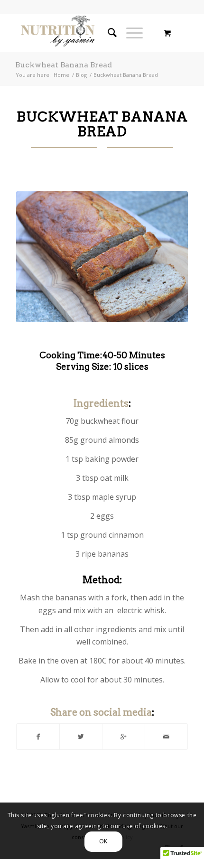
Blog (81, 74)
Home (61, 74)
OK (103, 841)
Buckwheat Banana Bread (63, 64)
